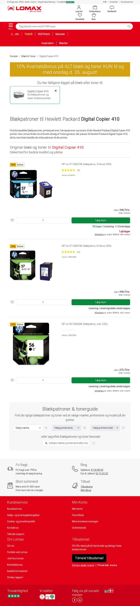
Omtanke (114, 2)
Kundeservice (127, 2)
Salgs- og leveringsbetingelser (23, 515)
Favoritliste (78, 515)
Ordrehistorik (79, 527)
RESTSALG (44, 34)
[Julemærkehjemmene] (42, 596)
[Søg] (129, 26)
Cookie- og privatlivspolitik (21, 521)
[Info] (93, 443)
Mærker (63, 43)
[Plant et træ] (50, 596)
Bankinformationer (17, 571)
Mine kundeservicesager (85, 521)
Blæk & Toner (29, 56)
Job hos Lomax (15, 558)
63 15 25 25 (102, 473)
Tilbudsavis (87, 486)
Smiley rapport (15, 577)
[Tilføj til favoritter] (12, 220)
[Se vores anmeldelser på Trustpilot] (14, 595)
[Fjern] (55, 91)
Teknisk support (15, 534)
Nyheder (60, 34)
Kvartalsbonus (15, 564)
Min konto (77, 508)
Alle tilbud (86, 490)
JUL (16, 34)
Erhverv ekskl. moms (83, 565)
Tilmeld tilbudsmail (89, 558)
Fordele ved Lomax (17, 552)
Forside (14, 56)
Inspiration (47, 43)
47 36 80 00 (97, 470)
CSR (104, 2)
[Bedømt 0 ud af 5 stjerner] (68, 330)
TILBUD (28, 34)
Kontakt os (13, 527)
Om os (10, 545)
